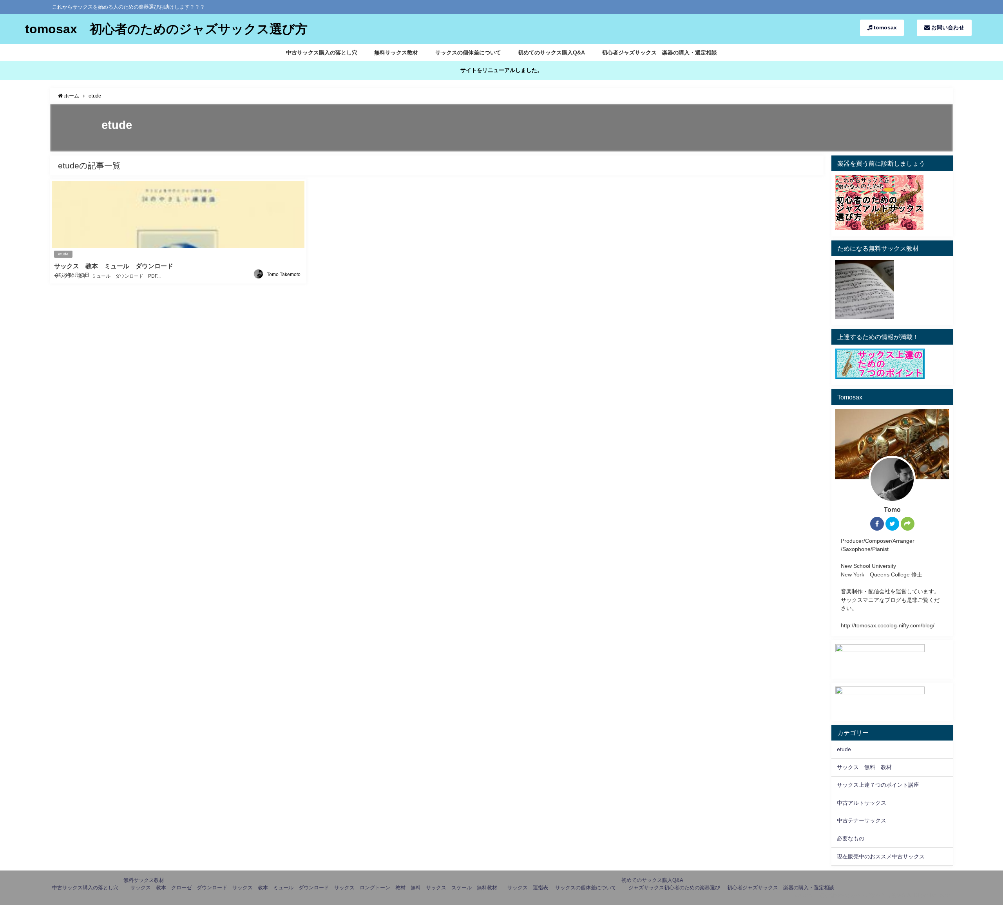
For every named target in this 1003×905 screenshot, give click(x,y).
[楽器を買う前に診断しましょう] (879, 228)
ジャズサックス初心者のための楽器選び (674, 887)
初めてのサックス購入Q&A (551, 52)
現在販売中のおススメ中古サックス (881, 856)
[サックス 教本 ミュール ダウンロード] (178, 231)
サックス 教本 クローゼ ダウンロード (178, 887)
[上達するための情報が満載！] (880, 377)
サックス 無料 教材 (864, 767)
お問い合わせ (947, 27)
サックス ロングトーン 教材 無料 (377, 887)
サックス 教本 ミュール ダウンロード (280, 887)
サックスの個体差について (468, 52)
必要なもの (850, 838)
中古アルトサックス (861, 803)
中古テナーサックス (861, 820)
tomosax (884, 27)
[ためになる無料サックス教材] (864, 316)
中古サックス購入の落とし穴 (321, 52)
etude (63, 254)
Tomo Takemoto (284, 274)
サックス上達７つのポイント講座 (878, 785)
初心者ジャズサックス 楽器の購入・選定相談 (659, 52)
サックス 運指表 (527, 887)
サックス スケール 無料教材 (464, 887)
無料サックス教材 (396, 52)
